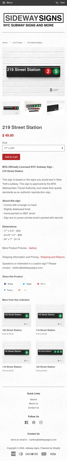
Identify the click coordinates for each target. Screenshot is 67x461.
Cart (62, 2)
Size (4, 142)
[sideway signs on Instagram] (41, 422)
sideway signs (32, 448)
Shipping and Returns (53, 257)
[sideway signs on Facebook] (26, 422)
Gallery (33, 248)
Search (33, 399)
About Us (33, 403)
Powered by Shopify (50, 448)
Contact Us (33, 407)
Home (4, 42)
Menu (9, 2)
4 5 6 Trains (17, 42)
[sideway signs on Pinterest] (33, 422)
